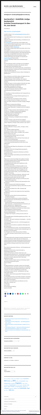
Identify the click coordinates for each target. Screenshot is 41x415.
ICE (18, 385)
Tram (5, 390)
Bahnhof (17, 378)
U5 (6, 390)
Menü (34, 6)
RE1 (15, 386)
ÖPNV (12, 390)
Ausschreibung (27, 308)
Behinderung (11, 309)
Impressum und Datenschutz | (10, 401)
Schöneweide (11, 388)
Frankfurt (23, 383)
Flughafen (18, 383)
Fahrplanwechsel (7, 383)
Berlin (8, 381)
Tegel (28, 388)
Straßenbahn (22, 388)
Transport (24, 309)
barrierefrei (18, 308)
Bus (11, 381)
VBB (10, 390)
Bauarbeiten (26, 378)
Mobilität (22, 308)
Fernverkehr (13, 383)
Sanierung (24, 386)
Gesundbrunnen (6, 385)
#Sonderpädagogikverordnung (20, 34)
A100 (5, 378)
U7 (7, 390)
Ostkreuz (5, 386)
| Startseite (6, 396)
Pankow (9, 386)
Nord (28, 385)
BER (5, 381)
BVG (14, 381)
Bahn (15, 378)
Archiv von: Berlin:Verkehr (13, 6)
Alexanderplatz (8, 378)
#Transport (6, 59)
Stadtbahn (15, 388)
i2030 (17, 385)
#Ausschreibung (7, 58)
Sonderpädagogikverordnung (18, 309)
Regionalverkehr (19, 386)
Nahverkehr (25, 385)
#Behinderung (9, 42)
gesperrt (26, 383)
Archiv (5, 370)
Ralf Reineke (7, 308)
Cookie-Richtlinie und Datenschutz (31, 413)
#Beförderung (16, 46)
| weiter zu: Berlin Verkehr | (9, 399)
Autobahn (12, 378)
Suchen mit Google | (8, 403)
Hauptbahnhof (12, 385)
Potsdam (12, 386)
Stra (18, 388)
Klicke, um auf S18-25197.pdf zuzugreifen (12, 31)
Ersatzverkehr (22, 381)
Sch (26, 386)
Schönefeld (6, 388)
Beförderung (6, 309)
